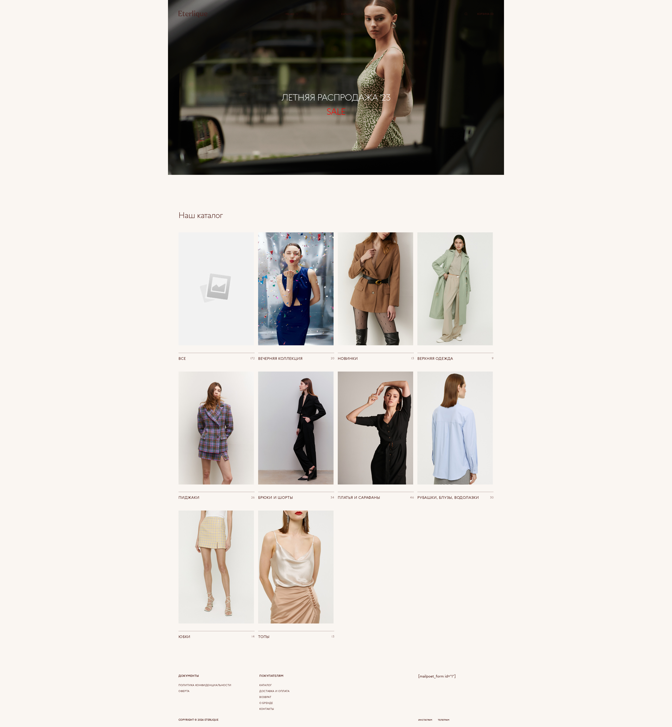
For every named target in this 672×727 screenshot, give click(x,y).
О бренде (266, 703)
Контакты (266, 709)
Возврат (265, 697)
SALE (336, 111)
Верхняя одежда (455, 358)
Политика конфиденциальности (204, 685)
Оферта (184, 691)
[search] (466, 14)
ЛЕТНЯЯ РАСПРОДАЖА (336, 97)
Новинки (376, 358)
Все (216, 358)
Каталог (347, 14)
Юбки (216, 636)
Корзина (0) (485, 14)
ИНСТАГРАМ (425, 720)
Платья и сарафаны (376, 497)
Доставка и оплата (274, 691)
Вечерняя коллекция (296, 358)
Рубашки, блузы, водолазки (455, 497)
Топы (296, 636)
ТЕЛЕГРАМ (443, 720)
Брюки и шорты (296, 497)
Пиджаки (216, 497)
